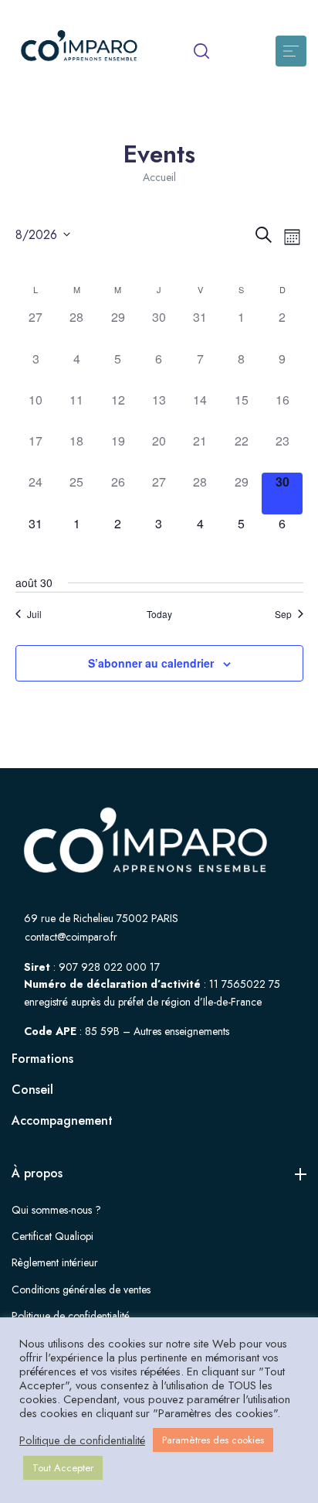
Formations (42, 1058)
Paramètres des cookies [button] (213, 1440)
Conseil (32, 1089)
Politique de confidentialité (71, 1316)
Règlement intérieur (55, 1262)
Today (159, 614)
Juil (34, 614)
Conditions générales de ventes (81, 1289)
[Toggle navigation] (291, 51)
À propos (37, 1173)
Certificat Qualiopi (52, 1236)
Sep (283, 614)
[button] (201, 51)
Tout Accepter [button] (62, 1467)
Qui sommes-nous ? (56, 1210)
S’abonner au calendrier (151, 663)
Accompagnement (62, 1120)
